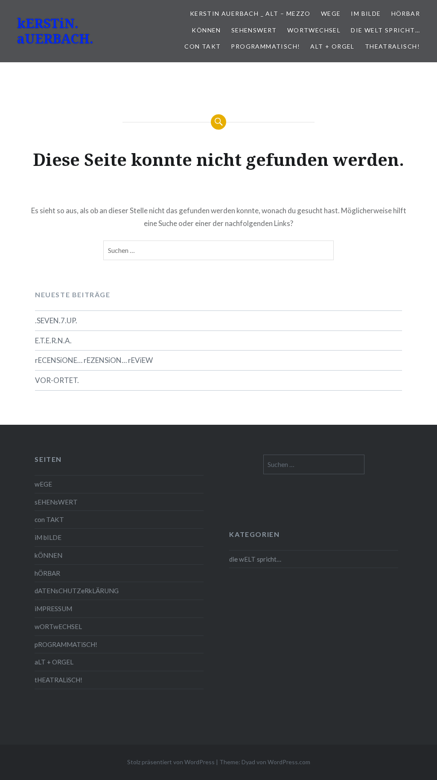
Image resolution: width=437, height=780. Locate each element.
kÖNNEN (206, 30)
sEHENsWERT (254, 30)
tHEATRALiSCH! (392, 46)
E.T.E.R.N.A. (53, 340)
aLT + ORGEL (332, 46)
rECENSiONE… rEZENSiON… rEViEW (94, 360)
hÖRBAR (405, 13)
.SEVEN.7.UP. (56, 320)
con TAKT (202, 46)
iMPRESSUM (53, 608)
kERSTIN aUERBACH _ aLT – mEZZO (250, 13)
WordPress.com (289, 762)
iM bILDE (366, 13)
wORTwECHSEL (314, 30)
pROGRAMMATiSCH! (265, 46)
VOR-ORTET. (57, 380)
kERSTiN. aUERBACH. (55, 30)
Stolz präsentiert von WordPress (171, 762)
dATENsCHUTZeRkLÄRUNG (77, 590)
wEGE (331, 13)
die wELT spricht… (385, 30)
